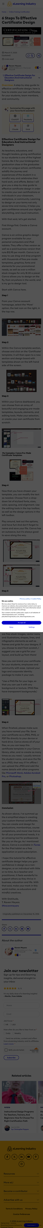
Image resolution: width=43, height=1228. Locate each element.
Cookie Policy (36, 599)
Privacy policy (25, 599)
